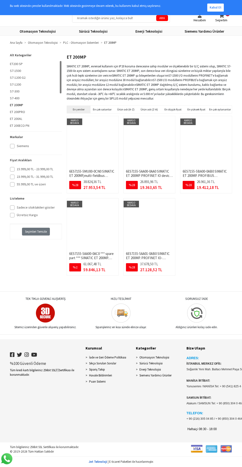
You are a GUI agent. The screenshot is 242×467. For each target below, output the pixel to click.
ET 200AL (16, 119)
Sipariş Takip (97, 369)
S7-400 (14, 98)
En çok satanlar (102, 109)
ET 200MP (16, 105)
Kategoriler (146, 348)
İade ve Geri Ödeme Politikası (107, 357)
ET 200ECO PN (19, 125)
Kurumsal (94, 348)
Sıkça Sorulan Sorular (102, 363)
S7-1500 (15, 71)
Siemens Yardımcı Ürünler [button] (204, 31)
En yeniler (79, 109)
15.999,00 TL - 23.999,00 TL (35, 169)
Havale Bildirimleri (100, 375)
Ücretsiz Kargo (27, 215)
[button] (199, 18)
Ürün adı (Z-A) (149, 109)
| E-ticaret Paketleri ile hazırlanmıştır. (121, 462)
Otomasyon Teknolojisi (154, 357)
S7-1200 (15, 84)
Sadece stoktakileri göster (36, 207)
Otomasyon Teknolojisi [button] (38, 31)
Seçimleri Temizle (36, 232)
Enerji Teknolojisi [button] (148, 31)
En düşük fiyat (173, 109)
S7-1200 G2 (18, 77)
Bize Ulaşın (195, 348)
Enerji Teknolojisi (150, 369)
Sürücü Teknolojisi (151, 363)
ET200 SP (16, 64)
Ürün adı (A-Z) (125, 109)
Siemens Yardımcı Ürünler (155, 375)
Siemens (23, 146)
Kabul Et (215, 7)
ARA (162, 18)
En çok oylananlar (220, 109)
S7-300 (14, 91)
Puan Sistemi (97, 382)
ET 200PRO (17, 112)
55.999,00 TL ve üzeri (31, 184)
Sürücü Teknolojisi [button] (93, 31)
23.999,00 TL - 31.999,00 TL (35, 177)
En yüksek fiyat (196, 109)
